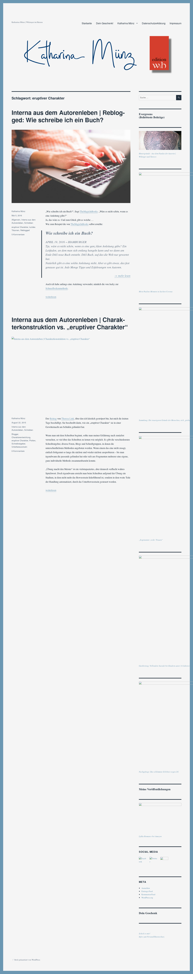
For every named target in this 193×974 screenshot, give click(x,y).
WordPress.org (147, 897)
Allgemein (16, 219)
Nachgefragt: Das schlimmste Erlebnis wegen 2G (159, 771)
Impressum (175, 23)
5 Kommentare (18, 234)
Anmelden (145, 888)
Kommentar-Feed (148, 894)
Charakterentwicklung (21, 437)
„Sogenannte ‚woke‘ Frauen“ (151, 539)
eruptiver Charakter (20, 227)
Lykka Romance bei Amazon (150, 836)
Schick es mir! (144, 933)
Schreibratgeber (18, 443)
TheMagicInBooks (89, 211)
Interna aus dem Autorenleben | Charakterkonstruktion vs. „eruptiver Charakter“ (70, 323)
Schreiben (28, 222)
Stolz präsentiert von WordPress (27, 959)
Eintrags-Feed (147, 891)
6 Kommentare (18, 451)
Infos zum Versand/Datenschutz (151, 936)
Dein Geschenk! (104, 23)
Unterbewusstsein (19, 446)
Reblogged (25, 230)
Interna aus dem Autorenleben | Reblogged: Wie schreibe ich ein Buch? (68, 116)
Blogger (15, 434)
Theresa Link (67, 418)
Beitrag (53, 418)
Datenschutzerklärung (153, 23)
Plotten (32, 440)
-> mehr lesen (122, 276)
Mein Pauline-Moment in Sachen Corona (155, 291)
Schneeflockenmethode (57, 288)
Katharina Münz (125, 23)
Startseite (87, 23)
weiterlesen (51, 296)
